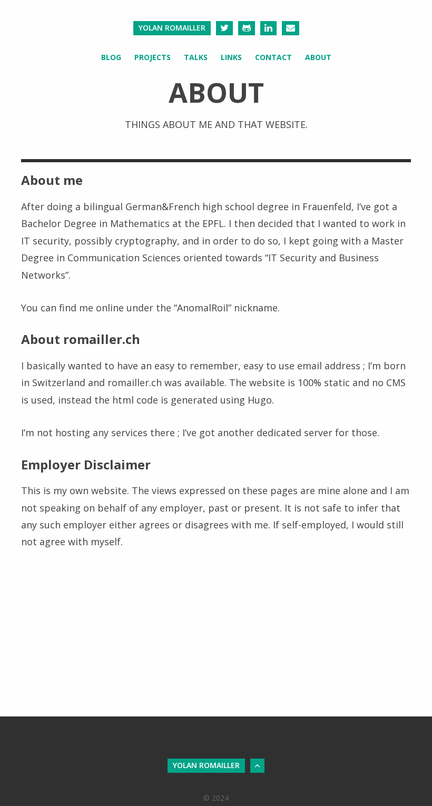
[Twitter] (224, 28)
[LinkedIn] (268, 28)
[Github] (246, 28)
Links (231, 57)
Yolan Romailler (172, 28)
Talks (196, 57)
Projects (152, 57)
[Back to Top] (257, 766)
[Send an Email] (290, 28)
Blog (111, 57)
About (318, 57)
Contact (273, 57)
